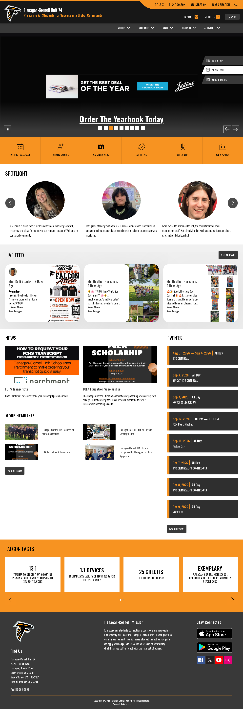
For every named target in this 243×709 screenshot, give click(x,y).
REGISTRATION (198, 5)
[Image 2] (106, 128)
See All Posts (228, 255)
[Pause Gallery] (7, 129)
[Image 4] (116, 128)
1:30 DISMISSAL (181, 358)
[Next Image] (235, 129)
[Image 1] (100, 128)
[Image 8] (137, 128)
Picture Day (178, 446)
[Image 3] (111, 128)
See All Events (176, 529)
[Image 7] (132, 128)
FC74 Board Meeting (183, 424)
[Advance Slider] (232, 600)
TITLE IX (159, 5)
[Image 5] (121, 128)
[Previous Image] (227, 129)
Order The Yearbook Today (121, 119)
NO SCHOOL (178, 512)
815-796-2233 (26, 673)
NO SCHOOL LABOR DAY (184, 402)
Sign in (232, 17)
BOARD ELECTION (221, 5)
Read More (17, 307)
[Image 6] (127, 128)
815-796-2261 (32, 677)
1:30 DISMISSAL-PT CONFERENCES (190, 468)
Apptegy (126, 704)
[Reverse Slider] (10, 600)
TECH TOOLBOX (177, 5)
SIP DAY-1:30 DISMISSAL (185, 380)
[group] (45, 209)
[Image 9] (143, 128)
